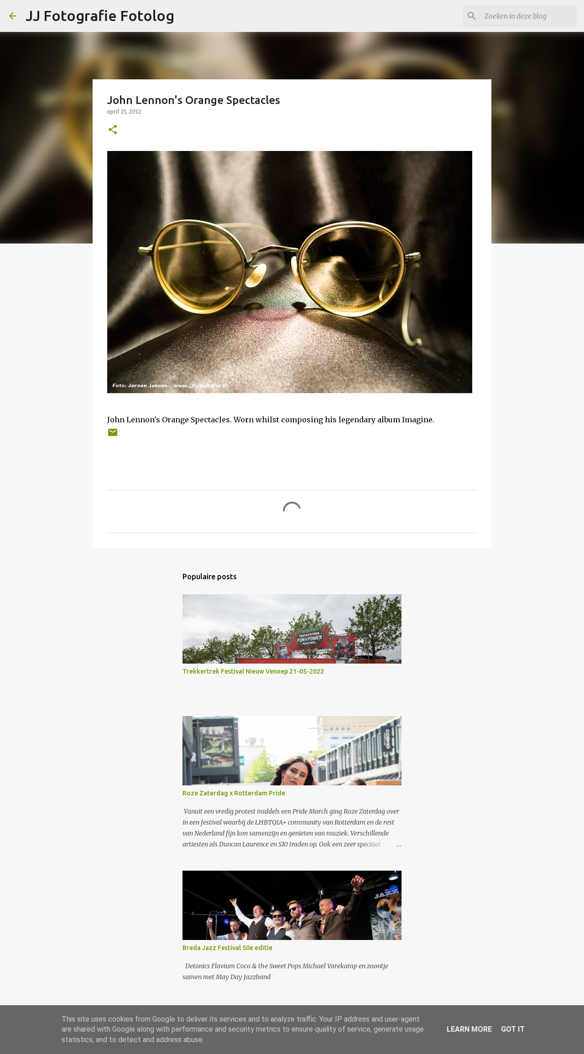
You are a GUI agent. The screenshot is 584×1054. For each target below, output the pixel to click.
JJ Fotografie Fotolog (100, 15)
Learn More (469, 1029)
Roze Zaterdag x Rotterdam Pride (233, 793)
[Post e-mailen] (112, 436)
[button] (112, 130)
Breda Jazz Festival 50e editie (227, 947)
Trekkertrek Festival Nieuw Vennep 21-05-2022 (253, 671)
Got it (513, 1029)
